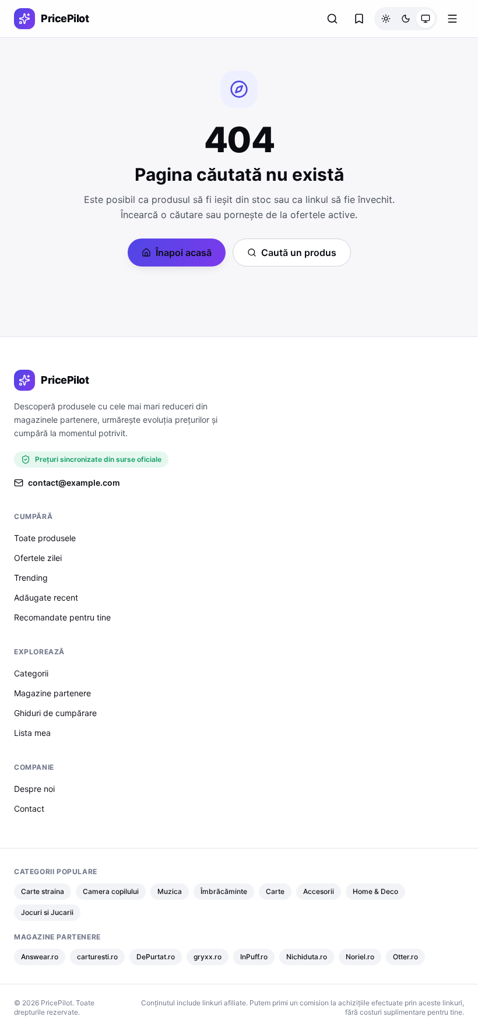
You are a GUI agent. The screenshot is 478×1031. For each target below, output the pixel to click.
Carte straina (42, 891)
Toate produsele (45, 538)
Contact (29, 808)
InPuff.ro (254, 956)
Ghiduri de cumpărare (55, 713)
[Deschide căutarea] (332, 18)
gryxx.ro (208, 956)
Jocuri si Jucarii (47, 912)
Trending (31, 578)
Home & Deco (375, 891)
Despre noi (34, 789)
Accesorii (318, 891)
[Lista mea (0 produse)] (359, 18)
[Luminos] (386, 18)
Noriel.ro (360, 956)
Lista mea (32, 733)
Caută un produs (298, 252)
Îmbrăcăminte (224, 891)
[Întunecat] (405, 18)
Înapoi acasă (184, 252)
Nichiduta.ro (306, 956)
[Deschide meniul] (452, 18)
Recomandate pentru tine (62, 617)
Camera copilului (111, 891)
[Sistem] (425, 18)
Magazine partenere (52, 693)
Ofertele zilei (38, 558)
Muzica (169, 891)
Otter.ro (405, 956)
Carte (275, 891)
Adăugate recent (46, 597)
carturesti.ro (97, 956)
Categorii (31, 673)
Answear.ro (39, 956)
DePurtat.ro (155, 956)
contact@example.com (74, 483)
